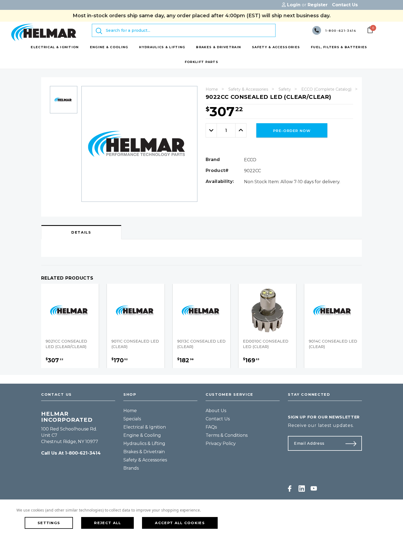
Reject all (107, 523)
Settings (49, 523)
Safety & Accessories (248, 89)
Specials (132, 418)
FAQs (211, 427)
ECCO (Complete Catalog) (326, 89)
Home (212, 89)
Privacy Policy (221, 443)
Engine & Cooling (142, 435)
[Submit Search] (99, 31)
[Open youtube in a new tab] (313, 488)
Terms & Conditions (227, 435)
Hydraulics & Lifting (144, 443)
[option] (63, 101)
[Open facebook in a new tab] (289, 488)
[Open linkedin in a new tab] (301, 488)
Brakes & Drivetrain (144, 451)
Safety (285, 89)
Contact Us (218, 418)
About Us (216, 410)
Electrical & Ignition (144, 427)
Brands (131, 468)
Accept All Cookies (180, 523)
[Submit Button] (353, 443)
